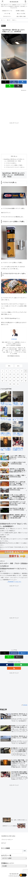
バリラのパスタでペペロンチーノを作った (14, 167)
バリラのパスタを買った (10, 163)
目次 (12, 156)
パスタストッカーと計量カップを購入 (13, 165)
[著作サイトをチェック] (7, 664)
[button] (18, 86)
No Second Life (14, 1)
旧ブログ (3, 843)
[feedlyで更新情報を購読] (21, 664)
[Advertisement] (14, 106)
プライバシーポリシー (7, 839)
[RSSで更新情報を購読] (14, 668)
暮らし (4, 25)
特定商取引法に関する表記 (8, 836)
